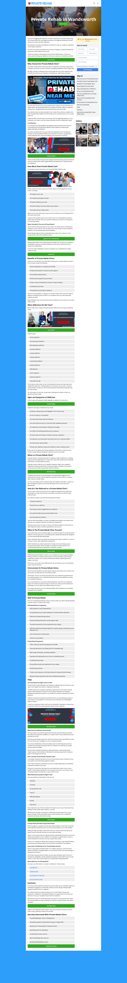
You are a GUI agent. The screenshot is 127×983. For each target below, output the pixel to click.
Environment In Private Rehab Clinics (87, 102)
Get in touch (63, 24)
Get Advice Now (51, 726)
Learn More (51, 330)
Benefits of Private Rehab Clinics (86, 84)
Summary (79, 110)
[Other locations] (94, 3)
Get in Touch (51, 60)
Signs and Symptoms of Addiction (86, 89)
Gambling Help (34, 871)
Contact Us (51, 254)
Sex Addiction (33, 867)
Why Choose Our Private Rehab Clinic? (87, 79)
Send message (87, 69)
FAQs (78, 107)
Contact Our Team (51, 946)
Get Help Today (51, 471)
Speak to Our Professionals (51, 238)
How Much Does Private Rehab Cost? (87, 81)
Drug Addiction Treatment (37, 875)
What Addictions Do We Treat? (85, 86)
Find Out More (51, 156)
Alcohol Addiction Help (36, 879)
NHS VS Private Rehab (83, 105)
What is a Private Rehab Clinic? (85, 91)
